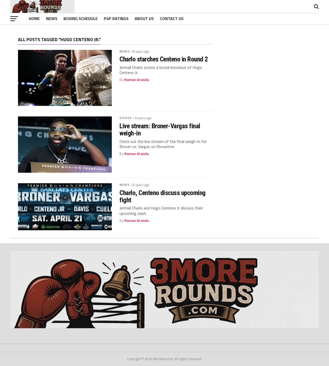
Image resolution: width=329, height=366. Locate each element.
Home (34, 18)
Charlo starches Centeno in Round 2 (164, 59)
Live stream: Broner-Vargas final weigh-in (160, 129)
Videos (126, 117)
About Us (144, 18)
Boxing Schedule (80, 18)
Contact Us (172, 18)
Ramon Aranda (136, 80)
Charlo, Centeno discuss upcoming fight (163, 196)
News (51, 18)
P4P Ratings (116, 18)
